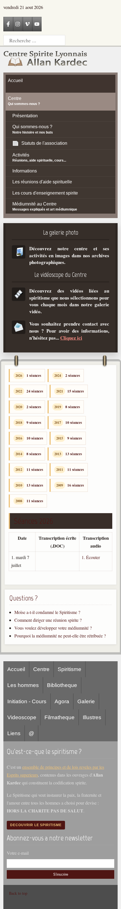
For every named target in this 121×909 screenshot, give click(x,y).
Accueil (16, 669)
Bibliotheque (62, 685)
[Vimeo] (27, 24)
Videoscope (21, 717)
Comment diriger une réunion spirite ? (48, 620)
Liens (14, 733)
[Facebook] (8, 24)
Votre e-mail (18, 853)
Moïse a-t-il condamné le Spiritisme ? (47, 612)
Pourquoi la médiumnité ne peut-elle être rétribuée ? (60, 636)
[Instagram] (18, 24)
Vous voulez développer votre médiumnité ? (53, 628)
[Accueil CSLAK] (45, 60)
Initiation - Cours (26, 701)
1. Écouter (91, 557)
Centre (41, 669)
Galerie (86, 701)
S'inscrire (60, 874)
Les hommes (23, 685)
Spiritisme (69, 669)
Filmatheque (59, 717)
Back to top (18, 893)
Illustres (92, 717)
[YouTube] (37, 24)
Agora (62, 701)
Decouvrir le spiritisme (36, 825)
